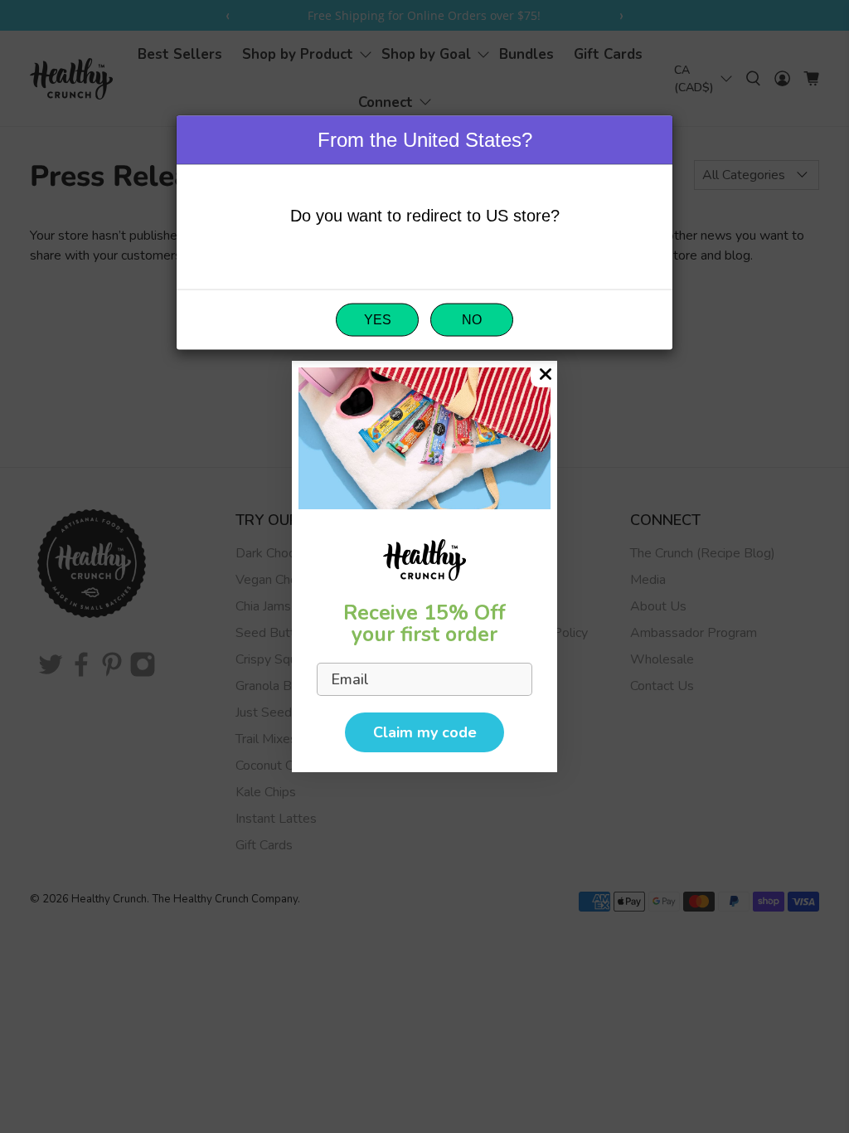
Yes (377, 319)
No (472, 319)
